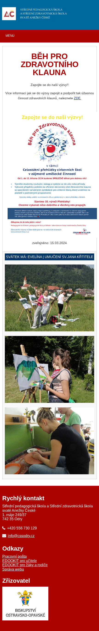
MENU (10, 35)
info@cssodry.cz (21, 536)
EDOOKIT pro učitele (19, 561)
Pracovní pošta (14, 556)
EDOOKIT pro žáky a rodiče (25, 565)
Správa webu (13, 569)
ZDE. (77, 98)
